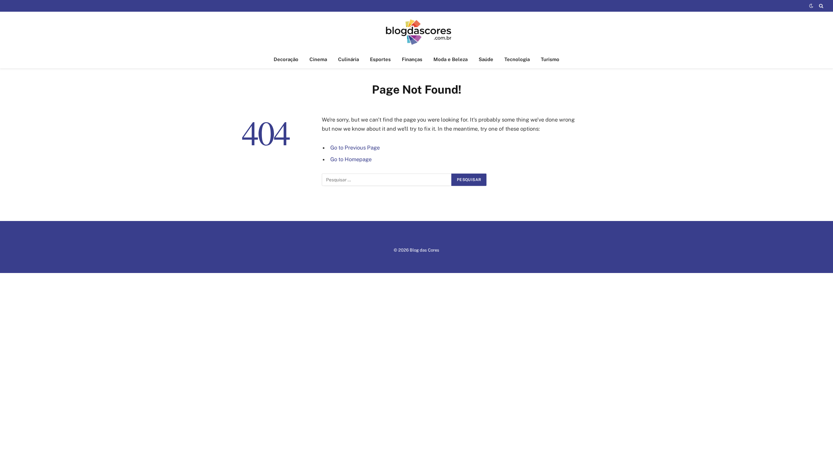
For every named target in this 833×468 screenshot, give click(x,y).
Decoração (286, 59)
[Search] (820, 6)
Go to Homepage (351, 159)
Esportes (380, 59)
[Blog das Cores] (417, 31)
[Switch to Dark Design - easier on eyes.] (811, 6)
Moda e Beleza (450, 59)
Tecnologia (517, 59)
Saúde (486, 59)
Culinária (348, 59)
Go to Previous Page (355, 147)
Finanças (412, 59)
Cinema (318, 59)
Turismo (550, 59)
